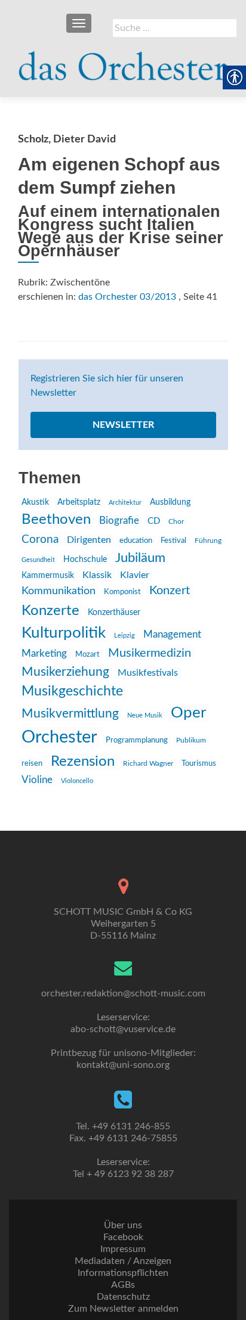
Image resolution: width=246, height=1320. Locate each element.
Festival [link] (173, 540)
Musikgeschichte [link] (72, 691)
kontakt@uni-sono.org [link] (123, 1065)
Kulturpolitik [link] (63, 633)
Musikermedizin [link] (149, 653)
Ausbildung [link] (170, 502)
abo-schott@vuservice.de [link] (123, 1029)
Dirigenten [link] (89, 540)
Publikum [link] (191, 740)
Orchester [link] (59, 737)
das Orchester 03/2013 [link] (127, 297)
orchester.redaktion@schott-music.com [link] (123, 993)
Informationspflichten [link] (123, 1273)
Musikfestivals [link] (148, 673)
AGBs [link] (123, 1285)
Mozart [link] (87, 655)
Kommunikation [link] (58, 591)
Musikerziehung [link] (65, 672)
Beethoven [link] (56, 520)
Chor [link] (176, 521)
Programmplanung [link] (137, 740)
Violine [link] (37, 780)
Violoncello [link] (77, 781)
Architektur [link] (125, 502)
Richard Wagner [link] (148, 763)
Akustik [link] (35, 502)
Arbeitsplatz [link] (78, 502)
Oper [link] (188, 712)
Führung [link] (208, 540)
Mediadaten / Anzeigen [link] (123, 1261)
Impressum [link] (123, 1249)
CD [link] (153, 521)
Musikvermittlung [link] (70, 713)
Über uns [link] (123, 1225)
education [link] (135, 540)
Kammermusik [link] (47, 576)
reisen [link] (31, 763)
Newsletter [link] (123, 425)
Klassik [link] (97, 575)
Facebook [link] (123, 1237)
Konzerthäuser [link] (114, 612)
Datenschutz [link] (123, 1297)
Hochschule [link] (85, 559)
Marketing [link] (44, 653)
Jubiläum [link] (140, 557)
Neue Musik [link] (144, 715)
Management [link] (172, 634)
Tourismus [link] (199, 763)
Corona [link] (40, 539)
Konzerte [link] (50, 611)
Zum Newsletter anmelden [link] (123, 1308)
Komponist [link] (122, 592)
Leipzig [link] (124, 635)
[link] (123, 60)
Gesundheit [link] (38, 560)
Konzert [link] (169, 591)
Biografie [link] (119, 521)
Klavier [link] (134, 575)
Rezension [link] (83, 761)
